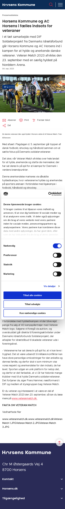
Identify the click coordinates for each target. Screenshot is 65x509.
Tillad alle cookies (32, 295)
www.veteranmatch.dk (41, 419)
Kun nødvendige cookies (33, 313)
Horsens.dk (10, 488)
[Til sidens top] (59, 442)
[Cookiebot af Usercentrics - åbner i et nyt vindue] (48, 194)
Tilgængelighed (13, 498)
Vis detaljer (50, 286)
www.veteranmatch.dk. (24, 398)
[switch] (57, 255)
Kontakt (8, 479)
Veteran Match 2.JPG (28, 423)
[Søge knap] (51, 4)
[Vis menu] (60, 4)
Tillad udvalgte (32, 304)
